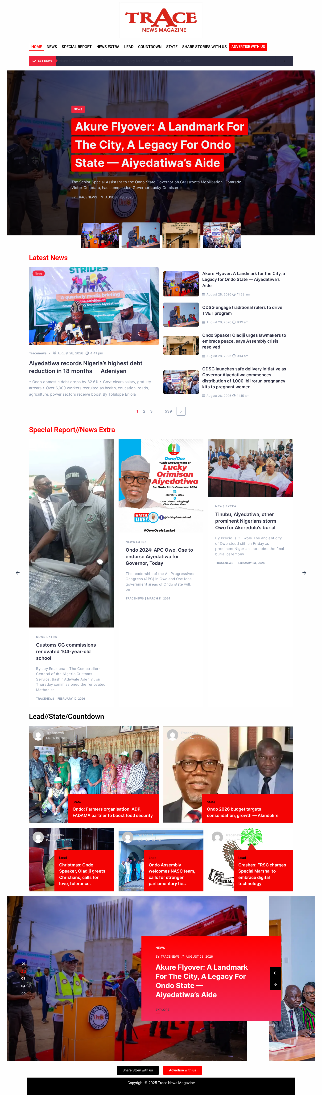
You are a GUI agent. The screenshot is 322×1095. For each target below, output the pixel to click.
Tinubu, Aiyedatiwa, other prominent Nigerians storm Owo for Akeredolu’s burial (245, 521)
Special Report (77, 47)
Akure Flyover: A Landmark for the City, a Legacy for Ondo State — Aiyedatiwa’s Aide (125, 61)
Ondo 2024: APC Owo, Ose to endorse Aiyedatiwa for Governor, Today (159, 556)
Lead (128, 47)
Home (36, 47)
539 (168, 411)
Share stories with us (204, 47)
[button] (18, 573)
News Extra (108, 47)
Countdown (149, 47)
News (52, 47)
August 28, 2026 (70, 353)
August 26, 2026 (218, 396)
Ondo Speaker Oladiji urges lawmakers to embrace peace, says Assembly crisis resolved (244, 341)
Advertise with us (248, 47)
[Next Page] (181, 411)
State (172, 47)
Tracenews (38, 353)
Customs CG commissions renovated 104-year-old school (66, 651)
